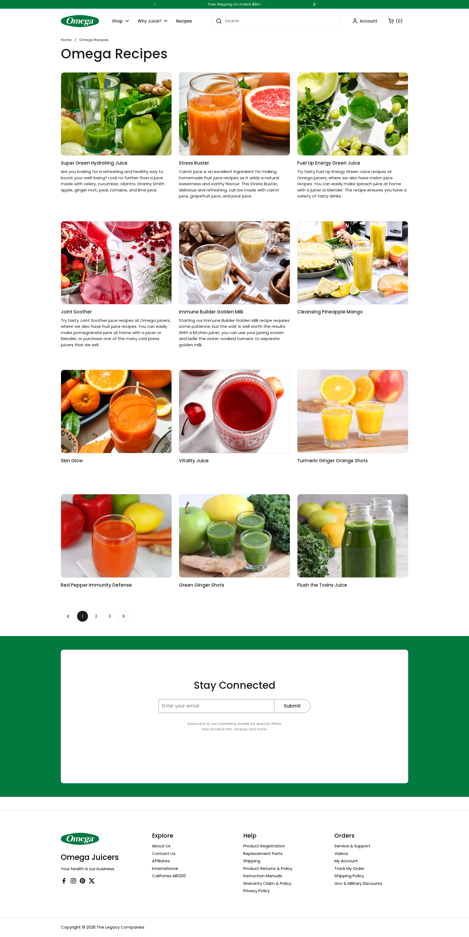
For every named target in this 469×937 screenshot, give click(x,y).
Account (368, 21)
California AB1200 (169, 876)
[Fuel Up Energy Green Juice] (352, 114)
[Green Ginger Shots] (234, 535)
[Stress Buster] (234, 114)
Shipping (251, 861)
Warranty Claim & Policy (267, 883)
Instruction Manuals (262, 876)
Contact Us (163, 853)
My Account (346, 861)
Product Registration (264, 846)
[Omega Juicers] (80, 21)
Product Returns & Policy (267, 868)
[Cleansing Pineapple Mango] (352, 262)
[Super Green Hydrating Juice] (116, 114)
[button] (393, 21)
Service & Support (352, 846)
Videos (341, 853)
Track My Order (349, 868)
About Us (161, 846)
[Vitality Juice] (234, 411)
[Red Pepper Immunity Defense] (116, 535)
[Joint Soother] (116, 262)
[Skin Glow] (116, 411)
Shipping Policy (349, 876)
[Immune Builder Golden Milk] (234, 262)
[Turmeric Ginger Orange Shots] (352, 411)
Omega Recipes (94, 39)
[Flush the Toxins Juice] (352, 535)
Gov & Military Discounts (358, 883)
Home (66, 39)
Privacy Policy (256, 891)
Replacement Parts (263, 853)
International (165, 868)
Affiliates (161, 861)
